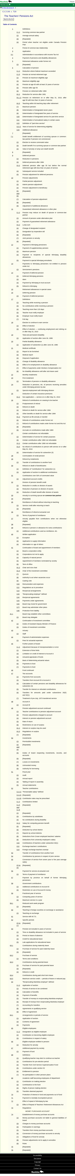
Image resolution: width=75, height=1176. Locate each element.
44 (12, 637)
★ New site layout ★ (8, 7)
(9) (18, 113)
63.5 (11, 979)
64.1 (11, 1015)
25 (12, 394)
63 (12, 929)
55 (12, 860)
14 (12, 273)
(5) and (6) (18, 193)
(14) (18, 597)
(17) (18, 607)
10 (12, 178)
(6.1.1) (19, 98)
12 (12, 245)
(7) (18, 107)
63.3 (11, 962)
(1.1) (18, 32)
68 (12, 1055)
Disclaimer (37, 1158)
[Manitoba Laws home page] (1, 7)
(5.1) (18, 417)
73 (12, 1108)
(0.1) (18, 397)
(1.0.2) (19, 795)
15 (12, 289)
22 (12, 375)
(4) (18, 42)
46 (12, 670)
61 (12, 916)
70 (12, 1095)
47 (12, 674)
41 (12, 548)
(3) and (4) (18, 747)
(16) (18, 604)
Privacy (37, 1165)
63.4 (11, 975)
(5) (18, 88)
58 (12, 883)
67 (12, 1048)
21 (12, 348)
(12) (18, 123)
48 (12, 702)
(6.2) (18, 103)
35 (12, 502)
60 (12, 910)
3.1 (12, 54)
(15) (18, 601)
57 (12, 878)
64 (12, 982)
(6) (18, 91)
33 (12, 495)
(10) (18, 117)
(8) (18, 110)
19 (12, 335)
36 (12, 512)
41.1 (11, 614)
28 (12, 456)
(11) (18, 120)
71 (12, 1098)
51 (12, 772)
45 (12, 644)
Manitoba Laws (5, 5)
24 (12, 385)
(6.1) (18, 94)
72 (12, 1101)
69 (12, 1078)
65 (12, 1028)
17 (12, 299)
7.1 (12, 136)
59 (12, 893)
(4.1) (18, 823)
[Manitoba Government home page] (37, 1172)
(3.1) (18, 165)
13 (12, 264)
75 (12, 1147)
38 (12, 524)
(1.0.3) (19, 798)
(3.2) (18, 447)
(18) (18, 611)
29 (12, 459)
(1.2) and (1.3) (18, 807)
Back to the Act (8, 19)
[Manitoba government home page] (6, 2)
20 (12, 341)
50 (12, 738)
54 (12, 856)
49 (12, 708)
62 (12, 920)
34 (12, 499)
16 (12, 293)
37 (12, 519)
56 (12, 871)
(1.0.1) (19, 792)
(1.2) (18, 74)
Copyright (37, 1162)
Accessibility (37, 1155)
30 (12, 466)
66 (12, 1042)
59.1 (11, 903)
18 (12, 322)
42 (12, 621)
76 (12, 1150)
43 (12, 630)
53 (12, 853)
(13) (18, 130)
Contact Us (37, 1168)
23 (12, 378)
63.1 (11, 945)
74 (12, 1114)
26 (12, 400)
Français (72, 1)
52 (12, 788)
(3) (18, 39)
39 (12, 528)
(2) (18, 36)
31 (12, 476)
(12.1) (19, 127)
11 (12, 209)
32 (12, 482)
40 (12, 534)
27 (12, 433)
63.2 (11, 955)
